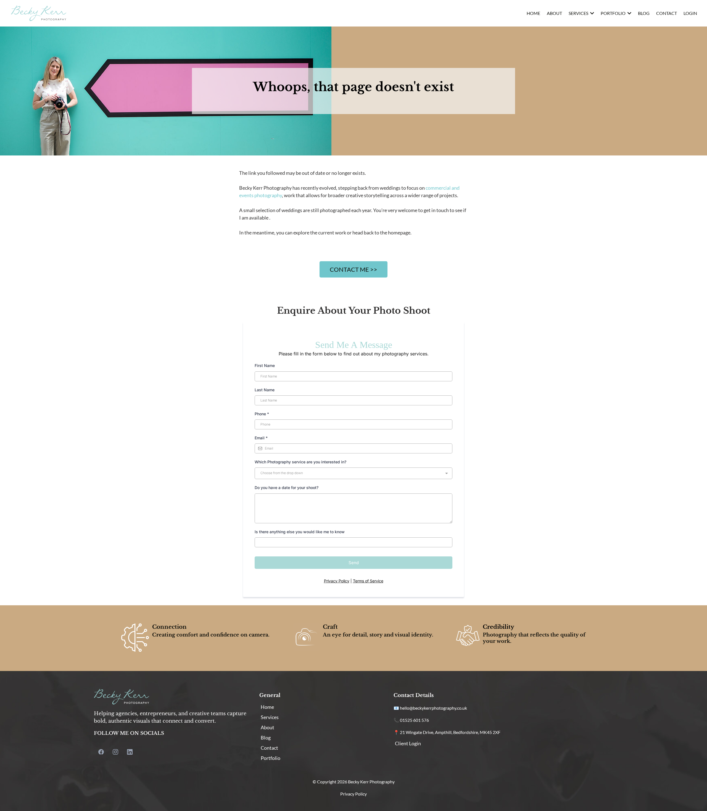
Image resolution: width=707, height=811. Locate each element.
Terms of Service (368, 580)
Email (261, 437)
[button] (591, 13)
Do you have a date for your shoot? (286, 487)
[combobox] (353, 473)
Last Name (265, 389)
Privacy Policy (336, 580)
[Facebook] (101, 752)
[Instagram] (115, 752)
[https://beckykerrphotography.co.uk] (38, 13)
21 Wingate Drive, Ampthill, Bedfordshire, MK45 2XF (450, 732)
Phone (262, 413)
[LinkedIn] (130, 752)
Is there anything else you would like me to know (300, 531)
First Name (265, 365)
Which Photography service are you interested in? (300, 461)
